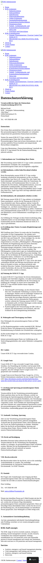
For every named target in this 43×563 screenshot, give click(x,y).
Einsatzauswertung (15, 24)
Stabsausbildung (14, 13)
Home (7, 7)
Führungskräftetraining (16, 16)
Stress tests (12, 29)
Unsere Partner (10, 44)
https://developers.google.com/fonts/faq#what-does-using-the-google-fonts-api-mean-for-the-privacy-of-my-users (21, 380)
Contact (7, 46)
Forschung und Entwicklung (18, 31)
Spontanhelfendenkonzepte (18, 20)
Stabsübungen (13, 14)
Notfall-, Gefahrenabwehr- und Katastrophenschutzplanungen (19, 27)
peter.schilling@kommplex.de (14, 491)
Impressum (26, 560)
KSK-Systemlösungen (12, 33)
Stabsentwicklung (15, 11)
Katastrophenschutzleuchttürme (19, 22)
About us (8, 43)
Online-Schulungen (15, 18)
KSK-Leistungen (10, 9)
